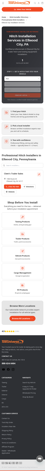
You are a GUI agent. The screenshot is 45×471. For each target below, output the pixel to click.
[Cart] (42, 3)
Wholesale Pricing (29, 393)
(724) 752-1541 (13, 187)
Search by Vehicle (28, 382)
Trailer (4, 387)
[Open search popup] (35, 3)
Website (11, 192)
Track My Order (7, 422)
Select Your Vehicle (24, 9)
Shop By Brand (27, 397)
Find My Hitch (21, 95)
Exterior (4, 391)
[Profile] (38, 3)
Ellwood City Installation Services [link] (13, 23)
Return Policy (6, 435)
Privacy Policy (6, 439)
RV (3, 403)
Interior (4, 395)
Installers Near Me (8, 426)
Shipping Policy (7, 430)
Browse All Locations (21, 318)
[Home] (19, 3)
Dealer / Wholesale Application (9, 452)
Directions (30, 187)
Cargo (4, 399)
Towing (4, 382)
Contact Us (6, 418)
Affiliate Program (8, 447)
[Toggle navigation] (3, 3)
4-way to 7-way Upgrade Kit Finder (29, 388)
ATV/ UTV (5, 407)
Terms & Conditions (9, 443)
